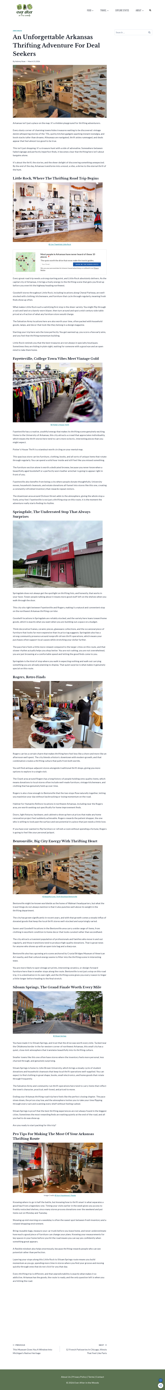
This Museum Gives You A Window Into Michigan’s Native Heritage (32, 1349)
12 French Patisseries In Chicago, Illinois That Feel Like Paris (86, 1349)
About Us (66, 1376)
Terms (91, 1376)
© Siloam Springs (59, 1036)
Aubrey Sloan (20, 61)
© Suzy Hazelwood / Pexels (65, 1195)
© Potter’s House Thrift (60, 425)
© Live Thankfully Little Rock (60, 244)
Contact (100, 1376)
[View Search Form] (150, 10)
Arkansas (17, 31)
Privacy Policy (79, 1376)
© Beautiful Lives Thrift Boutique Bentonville (59, 896)
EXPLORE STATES (122, 10)
